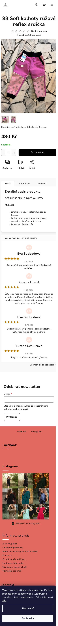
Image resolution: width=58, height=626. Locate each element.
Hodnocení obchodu (12, 563)
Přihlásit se (11, 416)
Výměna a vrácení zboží (14, 567)
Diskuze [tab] (42, 183)
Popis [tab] (8, 183)
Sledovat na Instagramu (28, 523)
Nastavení (28, 608)
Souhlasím (28, 618)
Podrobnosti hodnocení (29, 34)
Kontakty (7, 555)
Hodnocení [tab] (24, 183)
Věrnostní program (12, 570)
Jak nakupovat (9, 543)
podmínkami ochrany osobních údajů (26, 407)
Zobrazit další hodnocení (42, 364)
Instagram (36, 431)
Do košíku (39, 152)
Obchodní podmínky (12, 547)
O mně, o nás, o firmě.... (14, 559)
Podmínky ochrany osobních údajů (20, 551)
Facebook (21, 431)
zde (4, 600)
